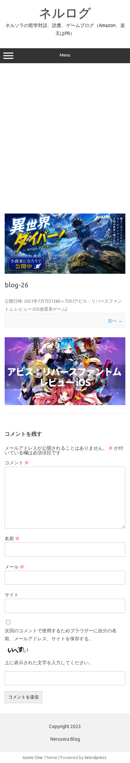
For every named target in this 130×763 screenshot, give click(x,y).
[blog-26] (65, 371)
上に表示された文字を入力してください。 (49, 662)
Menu (65, 55)
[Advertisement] (65, 138)
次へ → (115, 320)
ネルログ (65, 13)
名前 (12, 538)
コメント (17, 462)
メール (14, 566)
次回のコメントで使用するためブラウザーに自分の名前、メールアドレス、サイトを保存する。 (61, 634)
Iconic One (33, 757)
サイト (12, 594)
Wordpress (95, 757)
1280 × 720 (61, 301)
